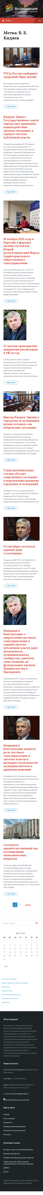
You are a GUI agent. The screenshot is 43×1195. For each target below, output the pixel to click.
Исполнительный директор (11, 995)
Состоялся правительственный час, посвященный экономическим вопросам (21, 851)
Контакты (7, 1134)
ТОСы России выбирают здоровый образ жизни (20, 75)
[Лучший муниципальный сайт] (16, 1100)
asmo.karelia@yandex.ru (19, 1093)
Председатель (7, 991)
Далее (27, 905)
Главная (6, 1114)
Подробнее (10, 107)
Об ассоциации (9, 1118)
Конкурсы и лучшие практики (14, 1130)
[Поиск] (36, 923)
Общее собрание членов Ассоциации (15, 983)
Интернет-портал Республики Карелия (18, 1150)
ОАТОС (6, 1172)
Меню (8, 20)
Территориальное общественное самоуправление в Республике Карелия (18, 1163)
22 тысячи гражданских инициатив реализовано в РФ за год (20, 349)
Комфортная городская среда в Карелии (18, 1158)
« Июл (5, 966)
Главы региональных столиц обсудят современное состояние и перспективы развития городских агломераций (21, 477)
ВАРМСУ (6, 1168)
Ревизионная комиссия (10, 998)
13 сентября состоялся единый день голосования (19, 550)
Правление (5, 987)
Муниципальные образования (14, 1126)
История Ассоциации (9, 979)
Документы (6, 1002)
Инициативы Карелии (11, 1154)
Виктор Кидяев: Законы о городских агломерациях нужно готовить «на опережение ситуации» (21, 422)
